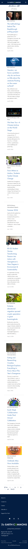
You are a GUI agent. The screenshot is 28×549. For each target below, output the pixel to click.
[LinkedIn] (9, 518)
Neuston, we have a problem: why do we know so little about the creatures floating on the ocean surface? (13, 78)
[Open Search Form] (26, 2)
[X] (18, 518)
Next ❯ (12, 489)
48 (8, 489)
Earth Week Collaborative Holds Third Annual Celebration (12, 415)
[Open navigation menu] (2, 2)
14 (15, 487)
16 (20, 487)
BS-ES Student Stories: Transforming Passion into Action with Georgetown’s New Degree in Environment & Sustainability (13, 259)
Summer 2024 (12, 210)
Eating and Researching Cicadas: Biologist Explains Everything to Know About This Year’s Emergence (13, 365)
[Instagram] (14, 518)
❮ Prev (6, 487)
